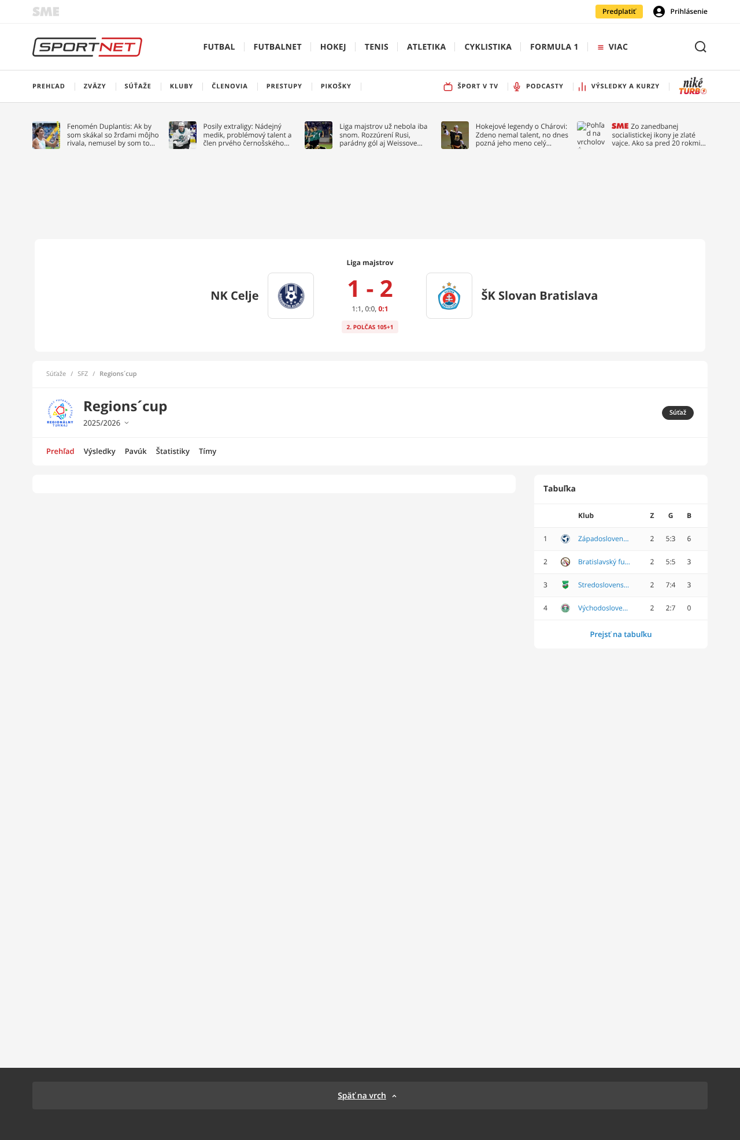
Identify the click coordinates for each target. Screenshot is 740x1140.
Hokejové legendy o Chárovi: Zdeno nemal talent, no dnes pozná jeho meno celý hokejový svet (522, 134)
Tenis (376, 47)
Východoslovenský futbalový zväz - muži (604, 608)
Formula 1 (554, 47)
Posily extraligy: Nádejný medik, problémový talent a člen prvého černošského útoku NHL (248, 134)
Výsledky (100, 451)
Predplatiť (619, 11)
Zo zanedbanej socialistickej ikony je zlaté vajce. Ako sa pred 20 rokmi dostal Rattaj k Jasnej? (656, 134)
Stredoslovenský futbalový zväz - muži (604, 585)
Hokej (333, 47)
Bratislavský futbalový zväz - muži (604, 562)
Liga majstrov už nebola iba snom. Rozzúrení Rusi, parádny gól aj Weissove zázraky (383, 134)
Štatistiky (173, 451)
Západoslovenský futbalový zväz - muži (604, 539)
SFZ (82, 374)
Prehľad (60, 451)
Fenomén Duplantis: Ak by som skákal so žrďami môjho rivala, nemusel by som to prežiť (113, 134)
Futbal (219, 47)
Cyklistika (488, 47)
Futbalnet (278, 47)
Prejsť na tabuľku (621, 634)
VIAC (618, 47)
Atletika (426, 47)
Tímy (207, 451)
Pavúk (136, 451)
